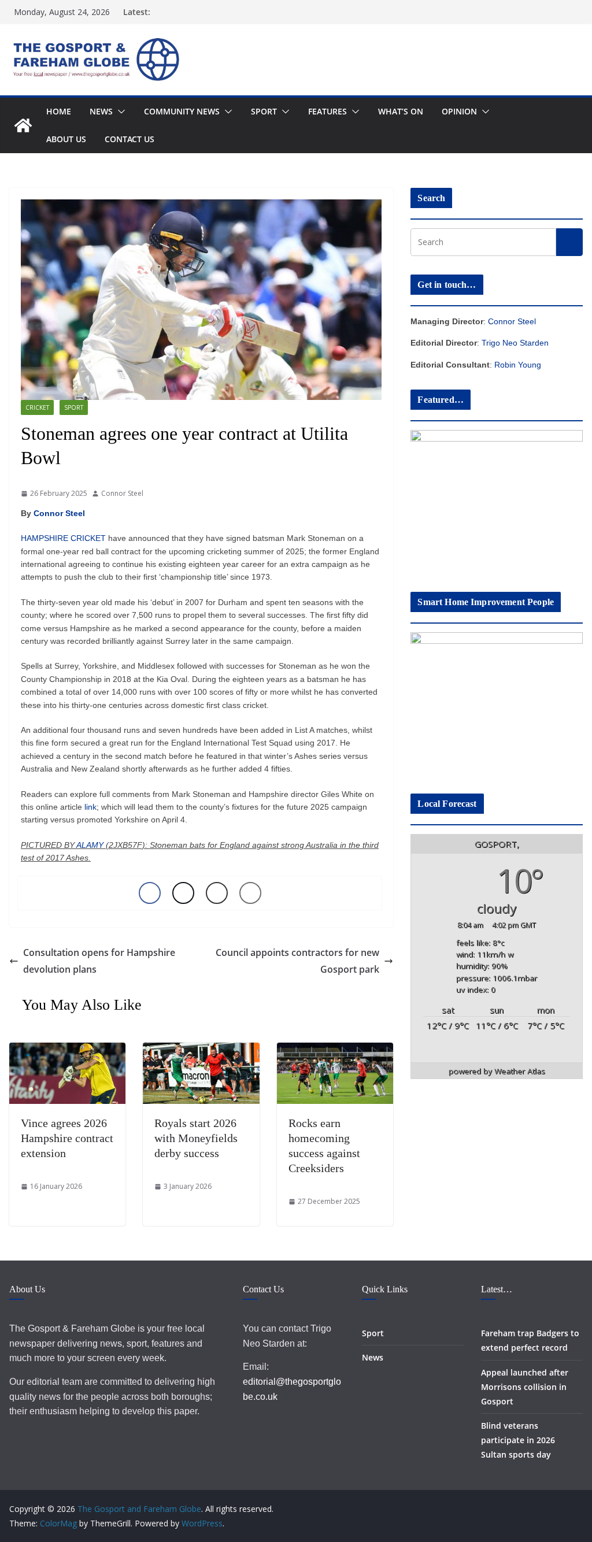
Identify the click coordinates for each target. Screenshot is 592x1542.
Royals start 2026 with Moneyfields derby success (196, 1138)
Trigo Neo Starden (515, 342)
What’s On (400, 111)
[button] (119, 111)
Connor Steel (122, 493)
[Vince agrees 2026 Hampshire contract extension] (67, 1050)
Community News (182, 111)
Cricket (37, 407)
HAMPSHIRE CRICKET (63, 538)
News (101, 111)
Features (327, 111)
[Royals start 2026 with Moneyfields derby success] (201, 1050)
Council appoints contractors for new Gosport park (297, 961)
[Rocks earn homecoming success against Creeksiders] (335, 1050)
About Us (66, 139)
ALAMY (89, 845)
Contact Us (129, 139)
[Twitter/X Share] (183, 893)
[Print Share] (217, 893)
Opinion (459, 111)
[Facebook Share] (150, 893)
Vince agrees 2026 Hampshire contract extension (67, 1138)
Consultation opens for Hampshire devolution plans (99, 961)
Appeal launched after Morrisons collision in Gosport (524, 1387)
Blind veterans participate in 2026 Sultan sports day (518, 1440)
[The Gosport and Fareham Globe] (23, 125)
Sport (264, 111)
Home (58, 111)
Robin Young (517, 364)
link (90, 806)
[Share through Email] (250, 893)
